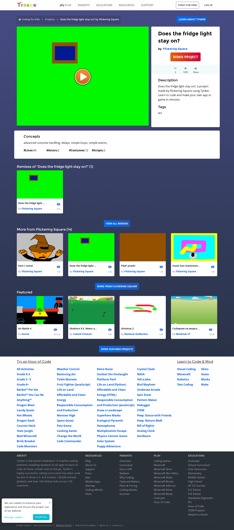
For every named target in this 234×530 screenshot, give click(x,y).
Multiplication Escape (111, 431)
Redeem (124, 473)
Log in (208, 5)
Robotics (183, 379)
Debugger (143, 405)
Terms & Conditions (42, 525)
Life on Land (65, 390)
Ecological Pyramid (110, 420)
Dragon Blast (26, 405)
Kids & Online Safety (86, 525)
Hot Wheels (24, 415)
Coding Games (162, 461)
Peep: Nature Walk (149, 420)
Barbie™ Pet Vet (27, 390)
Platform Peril (106, 379)
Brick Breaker (26, 441)
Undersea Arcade (148, 390)
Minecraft (183, 374)
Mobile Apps (92, 481)
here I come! (25, 265)
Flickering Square (175, 48)
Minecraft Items (163, 489)
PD (190, 502)
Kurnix (25, 334)
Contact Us (117, 525)
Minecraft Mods (163, 494)
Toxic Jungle (25, 431)
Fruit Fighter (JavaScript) (73, 384)
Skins (204, 369)
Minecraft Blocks (164, 481)
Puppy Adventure (109, 446)
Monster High (66, 415)
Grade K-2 (23, 374)
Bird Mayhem (146, 384)
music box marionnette (186, 265)
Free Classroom (197, 469)
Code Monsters (27, 446)
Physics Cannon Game (112, 436)
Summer (125, 494)
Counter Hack (26, 426)
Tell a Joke (144, 379)
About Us (90, 465)
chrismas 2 (127, 328)
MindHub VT (183, 334)
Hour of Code (162, 502)
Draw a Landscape (109, 410)
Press (88, 473)
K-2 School (194, 489)
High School (195, 481)
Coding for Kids (31, 19)
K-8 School (194, 494)
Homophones (106, 426)
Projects (50, 19)
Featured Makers (129, 481)
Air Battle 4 (24, 328)
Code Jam (159, 498)
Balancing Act (66, 374)
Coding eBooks (94, 489)
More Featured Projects (117, 349)
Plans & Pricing (128, 485)
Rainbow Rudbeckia (136, 334)
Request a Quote (198, 514)
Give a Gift (126, 469)
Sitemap (90, 485)
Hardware (144, 436)
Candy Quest (25, 410)
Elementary (194, 473)
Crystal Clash (146, 369)
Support (90, 469)
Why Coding (127, 477)
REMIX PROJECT (185, 57)
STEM (140, 410)
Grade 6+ (23, 384)
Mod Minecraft (27, 436)
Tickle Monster (67, 379)
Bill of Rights (145, 426)
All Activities (25, 369)
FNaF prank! (128, 265)
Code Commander (69, 441)
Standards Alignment (200, 498)
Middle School (196, 477)
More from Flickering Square (117, 286)
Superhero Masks (109, 415)
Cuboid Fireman (82, 334)
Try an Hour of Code (34, 361)
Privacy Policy (64, 525)
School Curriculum (199, 465)
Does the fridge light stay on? (32, 203)
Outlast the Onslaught (112, 374)
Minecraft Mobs (163, 477)
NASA (141, 374)
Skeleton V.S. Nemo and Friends (83, 328)
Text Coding (185, 384)
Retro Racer (105, 369)
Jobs (87, 477)
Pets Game (64, 426)
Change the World (69, 436)
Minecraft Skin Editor (166, 473)
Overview (125, 461)
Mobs (204, 384)
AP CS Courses (196, 485)
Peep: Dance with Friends (154, 415)
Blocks (205, 379)
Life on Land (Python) (111, 384)
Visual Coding (186, 369)
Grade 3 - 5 (24, 379)
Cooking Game (67, 431)
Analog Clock (146, 431)
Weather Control (68, 369)
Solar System (106, 441)
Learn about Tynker (192, 19)
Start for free (187, 5)
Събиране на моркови (186, 328)
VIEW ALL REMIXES (117, 223)
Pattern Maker (147, 400)
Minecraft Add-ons (165, 485)
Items (205, 374)
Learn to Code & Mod (195, 361)
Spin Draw (144, 395)
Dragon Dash (26, 420)
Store (88, 494)
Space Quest (65, 420)
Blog (88, 461)
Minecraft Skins (163, 469)
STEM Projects (196, 510)
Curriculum (126, 465)
